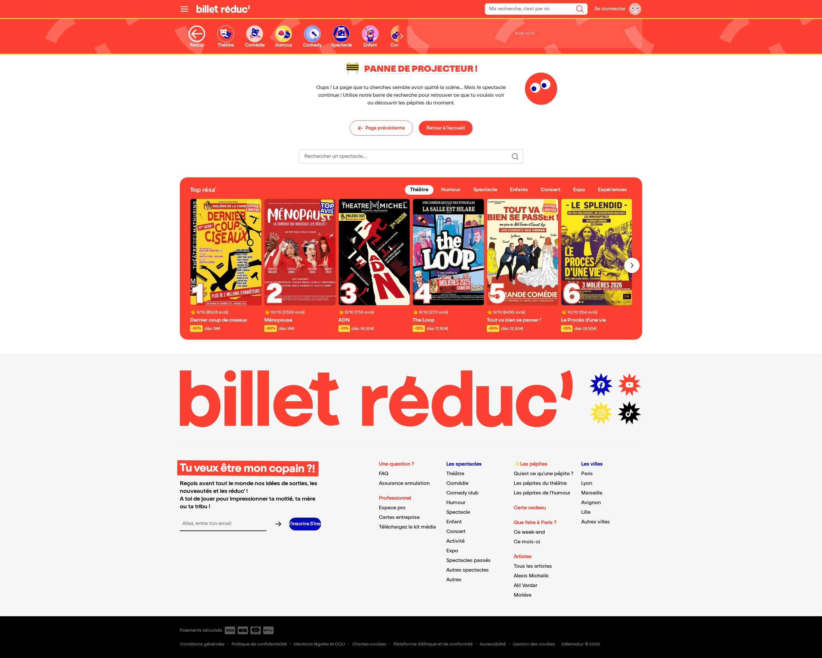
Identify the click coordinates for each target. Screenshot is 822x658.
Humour (455, 503)
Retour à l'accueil (445, 128)
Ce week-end (529, 532)
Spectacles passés (468, 560)
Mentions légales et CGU (319, 644)
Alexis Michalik (531, 576)
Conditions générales (202, 644)
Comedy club (462, 493)
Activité (455, 541)
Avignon (591, 503)
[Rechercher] (580, 9)
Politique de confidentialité (259, 644)
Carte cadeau (530, 508)
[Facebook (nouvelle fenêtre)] (601, 385)
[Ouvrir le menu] (187, 9)
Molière (522, 595)
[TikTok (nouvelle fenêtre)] (629, 413)
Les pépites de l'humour (542, 493)
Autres (453, 580)
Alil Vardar (525, 585)
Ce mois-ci (527, 542)
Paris (587, 474)
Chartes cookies (369, 644)
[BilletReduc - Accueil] (223, 9)
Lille (585, 512)
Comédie (457, 483)
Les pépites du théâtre (540, 483)
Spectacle (458, 512)
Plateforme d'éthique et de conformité (433, 644)
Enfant (454, 522)
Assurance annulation (404, 483)
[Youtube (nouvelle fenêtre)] (629, 385)
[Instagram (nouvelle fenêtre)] (601, 413)
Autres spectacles (467, 570)
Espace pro (392, 508)
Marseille (591, 493)
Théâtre (455, 474)
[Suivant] (632, 265)
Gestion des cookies (534, 644)
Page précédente (385, 128)
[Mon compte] (635, 9)
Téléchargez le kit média (407, 527)
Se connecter (609, 9)
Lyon (586, 483)
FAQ (384, 474)
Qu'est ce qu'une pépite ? (543, 474)
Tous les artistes (533, 566)
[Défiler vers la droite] (402, 36)
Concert (456, 532)
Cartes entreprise (399, 517)
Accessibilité (493, 644)
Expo (452, 551)
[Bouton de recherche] (515, 156)
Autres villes (595, 522)
